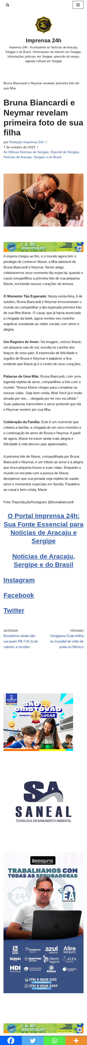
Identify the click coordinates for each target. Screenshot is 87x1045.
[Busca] (7, 5)
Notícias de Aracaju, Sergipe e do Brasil (32, 157)
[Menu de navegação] (78, 5)
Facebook (18, 595)
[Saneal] (43, 840)
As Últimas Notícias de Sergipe (26, 152)
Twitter (13, 610)
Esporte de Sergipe (65, 152)
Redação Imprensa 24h (26, 142)
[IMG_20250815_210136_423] (43, 992)
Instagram (19, 580)
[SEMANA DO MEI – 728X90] (43, 251)
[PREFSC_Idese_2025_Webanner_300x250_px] (38, 750)
